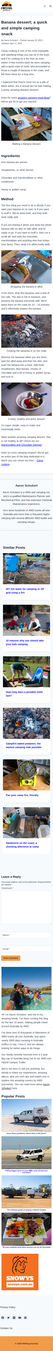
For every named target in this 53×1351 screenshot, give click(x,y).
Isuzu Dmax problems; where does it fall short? (26, 1133)
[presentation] (26, 568)
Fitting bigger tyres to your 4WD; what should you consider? (26, 1171)
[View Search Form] (50, 6)
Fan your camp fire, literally (22, 795)
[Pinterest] (25, 1317)
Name (6, 935)
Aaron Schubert (11, 40)
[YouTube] (19, 1317)
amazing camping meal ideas (34, 97)
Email (6, 949)
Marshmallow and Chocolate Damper (21, 445)
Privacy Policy (7, 1307)
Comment (7, 888)
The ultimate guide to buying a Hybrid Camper (26, 1210)
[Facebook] (2, 1317)
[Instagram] (14, 1317)
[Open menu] (45, 6)
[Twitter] (8, 1317)
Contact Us (6, 1328)
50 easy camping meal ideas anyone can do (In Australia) (27, 1247)
